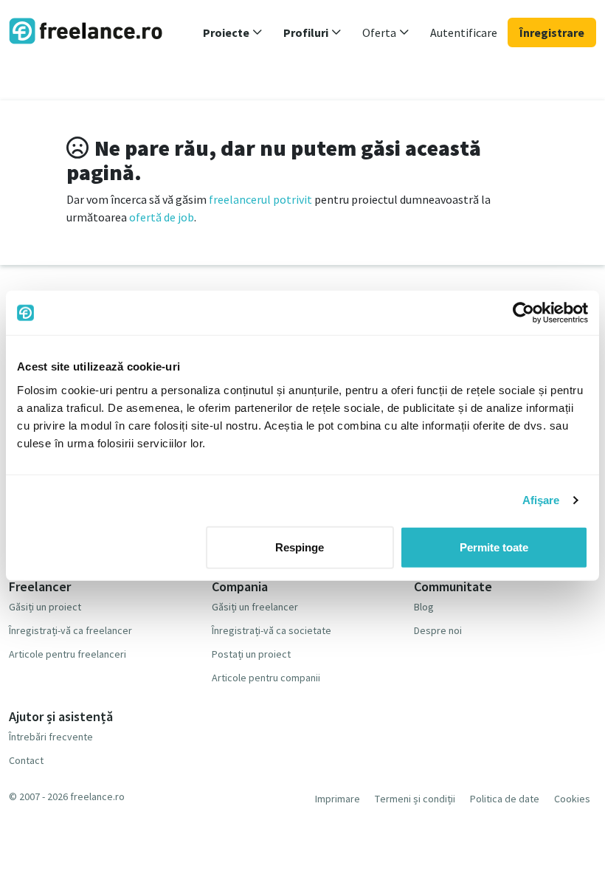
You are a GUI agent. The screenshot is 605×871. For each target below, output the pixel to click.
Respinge (299, 546)
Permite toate (494, 546)
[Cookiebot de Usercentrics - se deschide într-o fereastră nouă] (523, 313)
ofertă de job (161, 217)
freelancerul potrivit (260, 199)
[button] (233, 32)
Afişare (541, 500)
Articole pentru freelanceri (67, 654)
